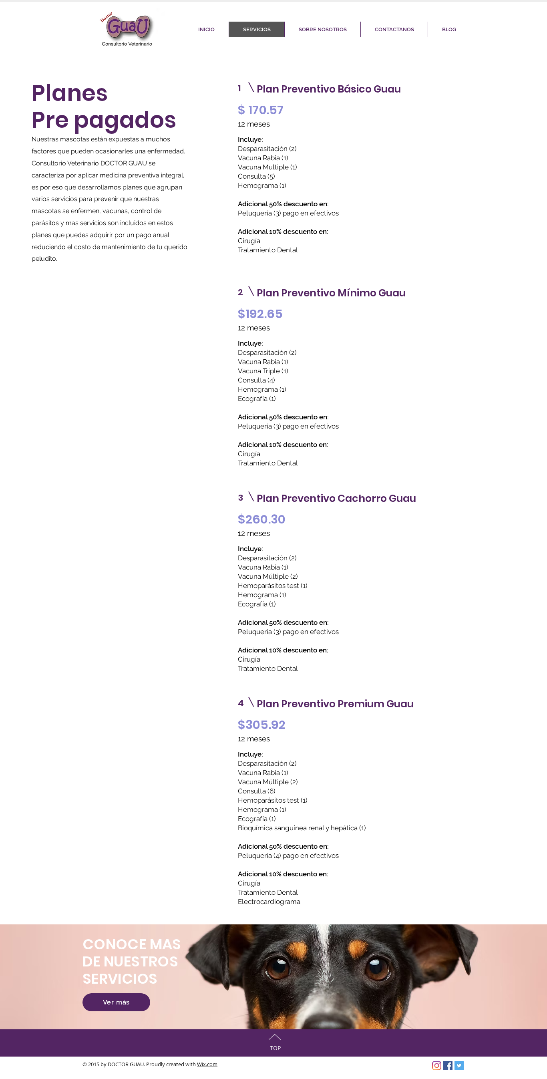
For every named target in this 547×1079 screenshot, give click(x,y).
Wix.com (207, 1064)
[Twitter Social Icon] (459, 1065)
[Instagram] (436, 1065)
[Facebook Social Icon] (447, 1065)
